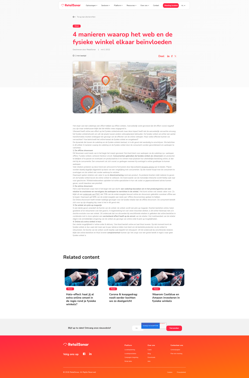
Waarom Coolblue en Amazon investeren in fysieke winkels (166, 298)
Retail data (128, 361)
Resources (131, 5)
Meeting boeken (171, 5)
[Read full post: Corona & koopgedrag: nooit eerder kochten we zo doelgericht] (124, 277)
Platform (117, 5)
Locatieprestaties (130, 354)
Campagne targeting (131, 357)
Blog (149, 354)
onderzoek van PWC (91, 194)
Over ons (143, 5)
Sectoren (104, 5)
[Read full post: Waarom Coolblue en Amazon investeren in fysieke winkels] (167, 277)
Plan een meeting (176, 354)
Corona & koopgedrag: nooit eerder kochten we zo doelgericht (123, 298)
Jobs (149, 361)
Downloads (151, 357)
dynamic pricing (147, 167)
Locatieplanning (129, 350)
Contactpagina (175, 350)
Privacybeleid (181, 372)
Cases (150, 350)
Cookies (169, 372)
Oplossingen (91, 5)
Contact (156, 5)
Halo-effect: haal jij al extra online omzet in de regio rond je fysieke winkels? (81, 299)
